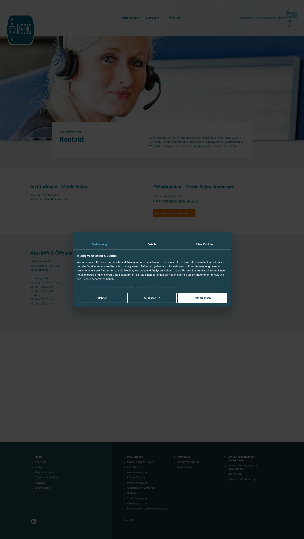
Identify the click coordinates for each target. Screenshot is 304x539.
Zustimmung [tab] (99, 244)
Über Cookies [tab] (204, 244)
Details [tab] (152, 244)
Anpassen (150, 297)
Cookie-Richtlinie (100, 287)
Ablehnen (101, 297)
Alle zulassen (202, 297)
